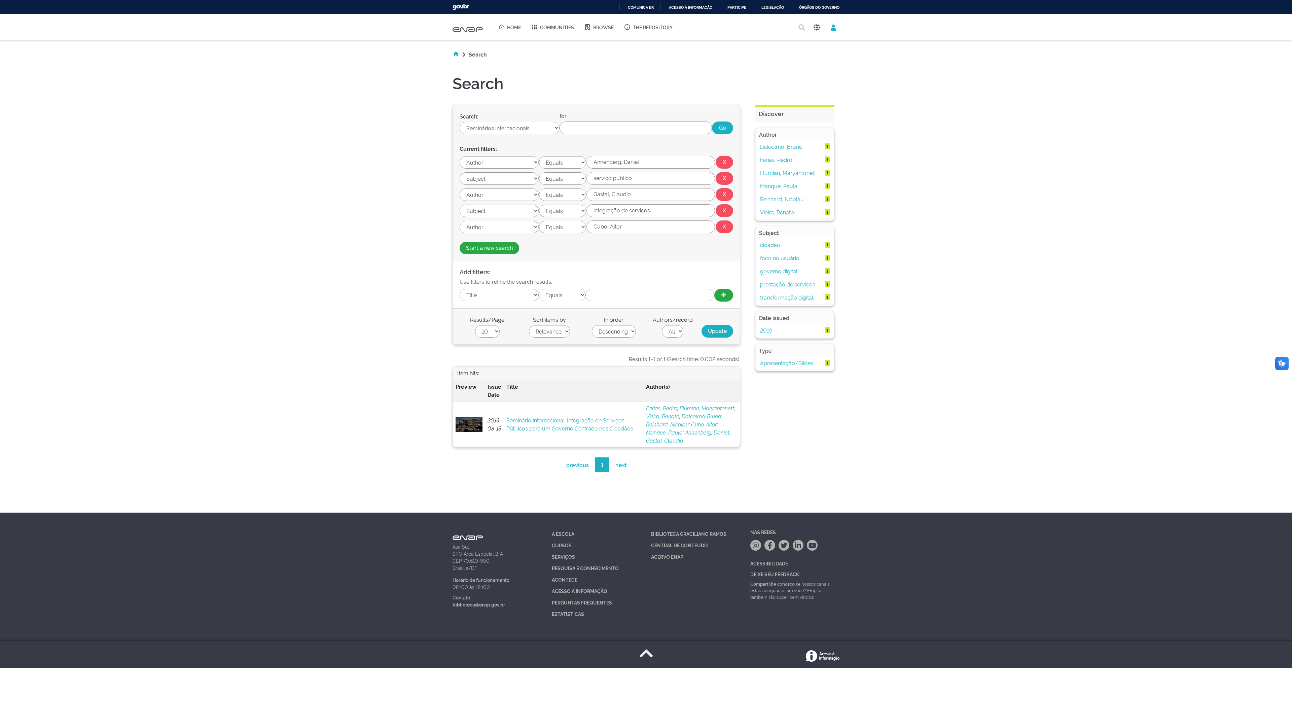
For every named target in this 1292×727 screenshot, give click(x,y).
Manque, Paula (664, 432)
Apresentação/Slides (786, 363)
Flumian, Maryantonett (707, 408)
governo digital (778, 271)
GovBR (461, 7)
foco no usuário (779, 258)
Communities (557, 27)
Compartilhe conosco (772, 584)
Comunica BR (641, 7)
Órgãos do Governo (819, 7)
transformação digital (786, 297)
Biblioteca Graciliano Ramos (688, 533)
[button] (817, 27)
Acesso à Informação (579, 591)
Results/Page (487, 319)
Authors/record (673, 319)
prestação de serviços (787, 284)
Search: (469, 116)
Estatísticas (568, 614)
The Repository (653, 27)
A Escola (563, 533)
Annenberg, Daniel (707, 432)
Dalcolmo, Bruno (701, 416)
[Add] (723, 295)
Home (514, 27)
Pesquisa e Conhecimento (585, 568)
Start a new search (489, 247)
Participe (736, 7)
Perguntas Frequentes (582, 602)
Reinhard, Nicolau (667, 424)
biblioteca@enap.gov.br (479, 604)
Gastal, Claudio (664, 440)
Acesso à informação (690, 7)
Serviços (563, 556)
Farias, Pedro (661, 408)
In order (613, 319)
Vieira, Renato (662, 416)
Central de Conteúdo (679, 545)
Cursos (562, 545)
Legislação (772, 7)
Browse (603, 27)
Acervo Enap (667, 556)
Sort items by (549, 319)
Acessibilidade (769, 563)
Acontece (564, 579)
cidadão (770, 244)
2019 (766, 330)
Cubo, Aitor (704, 424)
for (563, 115)
